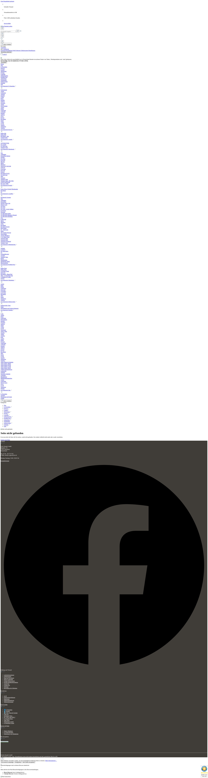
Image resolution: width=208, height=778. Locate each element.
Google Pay (7, 685)
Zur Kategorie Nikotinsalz (7, 149)
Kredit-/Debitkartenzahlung (11, 682)
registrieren (6, 49)
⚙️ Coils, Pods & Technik (10, 713)
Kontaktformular (5, 461)
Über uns (6, 714)
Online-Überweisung (9, 681)
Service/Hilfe (7, 23)
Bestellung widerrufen (6, 52)
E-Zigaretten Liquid (9, 723)
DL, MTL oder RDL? (9, 717)
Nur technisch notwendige (7, 762)
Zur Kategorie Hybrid (6, 185)
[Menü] (2, 28)
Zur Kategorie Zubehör (7, 310)
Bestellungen (32, 50)
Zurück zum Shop (5, 440)
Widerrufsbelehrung (9, 700)
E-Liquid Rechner (8, 732)
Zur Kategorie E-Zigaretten (8, 86)
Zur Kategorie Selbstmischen (8, 244)
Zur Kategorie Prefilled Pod (8, 264)
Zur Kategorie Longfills (7, 193)
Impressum (7, 699)
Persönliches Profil (11, 50)
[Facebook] (104, 668)
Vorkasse (6, 686)
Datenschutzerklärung (9, 697)
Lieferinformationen (9, 675)
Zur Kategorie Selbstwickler (8, 301)
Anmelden (3, 47)
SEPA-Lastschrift (8, 679)
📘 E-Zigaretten (8, 710)
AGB (5, 696)
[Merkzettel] (2, 39)
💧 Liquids (7, 711)
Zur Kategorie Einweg (7, 129)
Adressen (18, 50)
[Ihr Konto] (2, 41)
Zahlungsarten (25, 50)
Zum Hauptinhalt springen (7, 1)
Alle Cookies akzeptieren (29, 762)
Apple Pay (6, 684)
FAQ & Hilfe (4, 704)
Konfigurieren (18, 762)
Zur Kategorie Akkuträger (7, 280)
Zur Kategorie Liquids (6, 139)
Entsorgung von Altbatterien (11, 734)
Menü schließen (7, 44)
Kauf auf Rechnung (9, 678)
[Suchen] (17, 31)
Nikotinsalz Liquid (8, 721)
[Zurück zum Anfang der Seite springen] (2, 758)
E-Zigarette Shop (8, 718)
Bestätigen (3, 62)
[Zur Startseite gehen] (6, 26)
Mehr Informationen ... (51, 760)
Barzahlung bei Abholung (10, 688)
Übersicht (3, 50)
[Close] (1, 764)
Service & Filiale (5, 726)
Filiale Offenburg (8, 731)
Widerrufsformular (8, 702)
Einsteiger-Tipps (8, 716)
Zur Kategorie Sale (6, 390)
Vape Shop (7, 720)
